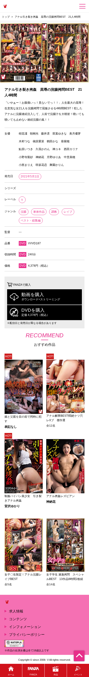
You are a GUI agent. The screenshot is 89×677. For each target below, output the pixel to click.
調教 (54, 211)
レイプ (68, 211)
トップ (6, 16)
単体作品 (39, 211)
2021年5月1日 (30, 176)
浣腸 (23, 211)
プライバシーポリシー (27, 634)
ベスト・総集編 (31, 220)
